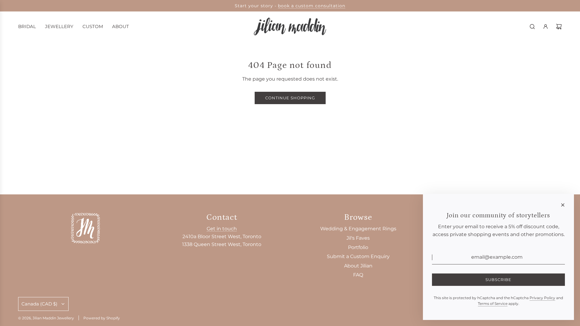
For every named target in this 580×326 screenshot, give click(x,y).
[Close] (562, 205)
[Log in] (545, 26)
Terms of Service (492, 303)
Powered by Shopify (101, 318)
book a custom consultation (311, 5)
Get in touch (222, 229)
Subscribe (498, 279)
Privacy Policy (542, 298)
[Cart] (559, 26)
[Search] (532, 26)
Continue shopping (290, 97)
